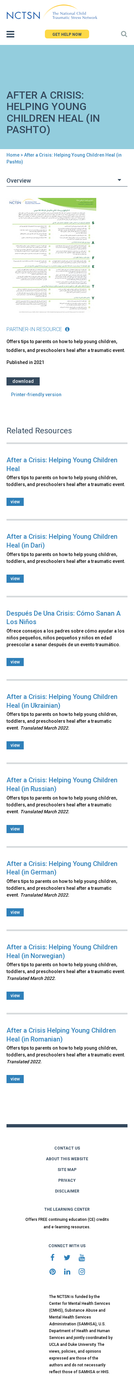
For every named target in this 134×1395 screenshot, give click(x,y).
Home (13, 155)
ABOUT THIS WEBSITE (67, 1159)
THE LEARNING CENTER (67, 1209)
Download (23, 381)
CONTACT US (67, 1148)
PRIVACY (67, 1180)
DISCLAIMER (67, 1191)
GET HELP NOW (67, 34)
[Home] (52, 12)
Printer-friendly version (36, 394)
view (15, 501)
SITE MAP (67, 1169)
